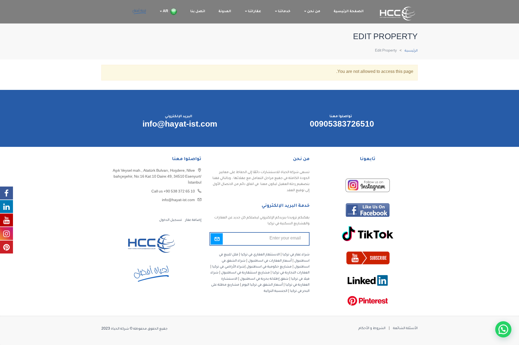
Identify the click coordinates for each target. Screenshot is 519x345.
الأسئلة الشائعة (405, 328)
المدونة (224, 11)
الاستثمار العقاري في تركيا (260, 255)
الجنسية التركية (275, 291)
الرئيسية (411, 51)
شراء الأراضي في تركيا (228, 267)
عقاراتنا (254, 11)
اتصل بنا (197, 11)
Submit (217, 239)
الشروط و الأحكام (371, 328)
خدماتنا (283, 11)
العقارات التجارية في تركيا (291, 273)
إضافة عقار (192, 220)
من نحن (313, 11)
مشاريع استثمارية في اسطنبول (245, 273)
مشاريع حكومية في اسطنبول (269, 267)
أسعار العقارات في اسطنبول (270, 261)
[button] (503, 329)
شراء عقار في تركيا (296, 255)
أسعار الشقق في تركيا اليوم (262, 285)
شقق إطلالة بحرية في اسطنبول (264, 279)
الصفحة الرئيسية (349, 11)
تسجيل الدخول (170, 220)
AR (165, 11)
